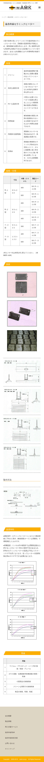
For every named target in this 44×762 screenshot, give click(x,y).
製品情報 (10, 17)
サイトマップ (10, 749)
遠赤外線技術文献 (11, 738)
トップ (4, 17)
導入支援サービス (11, 727)
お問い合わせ (10, 743)
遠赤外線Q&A (10, 732)
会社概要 (8, 716)
